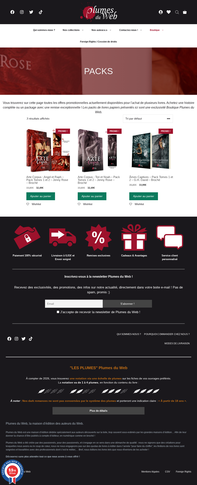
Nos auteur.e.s (99, 30)
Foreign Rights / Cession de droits (98, 41)
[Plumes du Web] (98, 12)
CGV (167, 471)
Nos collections (71, 30)
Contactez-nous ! (128, 30)
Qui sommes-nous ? (44, 30)
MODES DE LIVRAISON (177, 343)
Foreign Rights (183, 471)
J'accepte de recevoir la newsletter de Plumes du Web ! (99, 312)
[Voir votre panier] (184, 12)
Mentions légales (150, 471)
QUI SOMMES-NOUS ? (129, 334)
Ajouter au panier (40, 196)
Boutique (155, 30)
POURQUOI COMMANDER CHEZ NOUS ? (167, 334)
